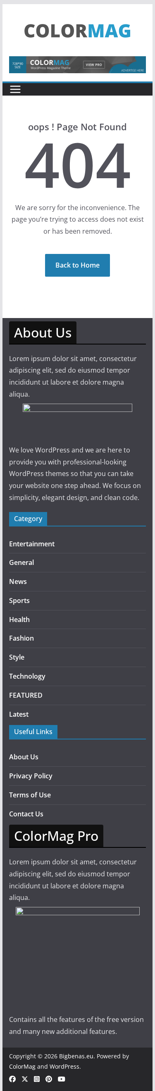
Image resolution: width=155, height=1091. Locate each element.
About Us (23, 756)
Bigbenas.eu (76, 1056)
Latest (19, 714)
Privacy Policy (30, 775)
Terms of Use (30, 794)
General (21, 562)
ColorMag (22, 1066)
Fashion (21, 638)
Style (16, 657)
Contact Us (26, 813)
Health (19, 619)
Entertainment (32, 543)
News (18, 581)
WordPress (64, 1066)
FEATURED (26, 695)
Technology (27, 676)
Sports (19, 600)
